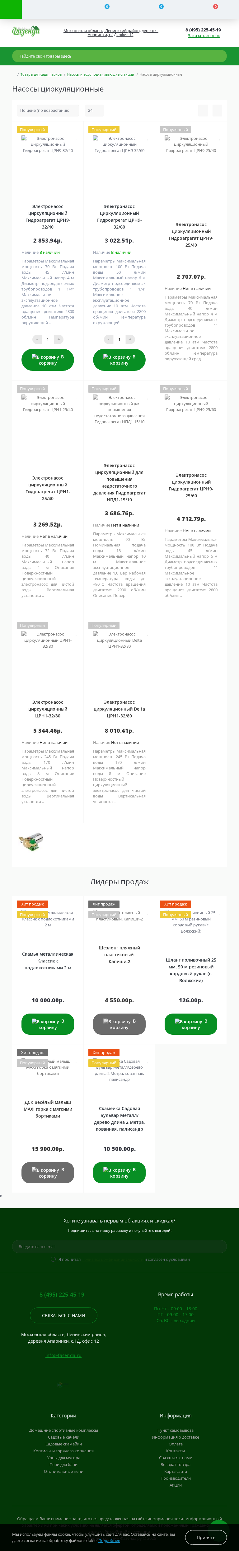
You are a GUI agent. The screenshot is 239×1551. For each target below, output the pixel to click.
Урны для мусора (63, 1457)
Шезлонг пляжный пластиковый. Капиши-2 (119, 954)
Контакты (175, 1451)
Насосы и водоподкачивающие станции (100, 74)
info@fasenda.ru (63, 1355)
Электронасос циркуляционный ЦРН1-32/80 (47, 709)
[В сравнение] (76, 129)
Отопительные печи (63, 1471)
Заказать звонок (204, 35)
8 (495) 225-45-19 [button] (62, 1294)
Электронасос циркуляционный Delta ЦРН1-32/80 (119, 709)
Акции (176, 1485)
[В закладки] (76, 137)
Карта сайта (175, 1471)
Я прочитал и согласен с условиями (124, 1259)
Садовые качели (63, 1437)
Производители (176, 1478)
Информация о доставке (175, 1437)
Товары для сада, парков (41, 74)
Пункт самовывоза (175, 1430)
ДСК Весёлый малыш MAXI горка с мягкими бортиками (48, 1109)
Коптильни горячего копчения (63, 1451)
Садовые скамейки (63, 1444)
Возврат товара (175, 1464)
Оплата (176, 1444)
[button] (110, 32)
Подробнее (109, 1540)
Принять (206, 1537)
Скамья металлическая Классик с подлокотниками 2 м (47, 961)
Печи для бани (63, 1464)
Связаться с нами (63, 1315)
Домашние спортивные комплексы (63, 1430)
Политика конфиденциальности (112, 1259)
